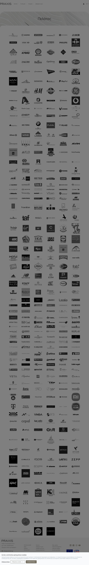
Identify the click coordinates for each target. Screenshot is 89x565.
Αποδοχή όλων (31, 562)
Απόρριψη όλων (6, 562)
